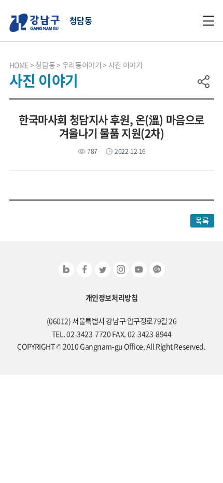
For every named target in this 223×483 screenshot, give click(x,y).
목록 (202, 220)
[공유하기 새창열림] (66, 269)
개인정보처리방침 (112, 298)
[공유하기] (203, 81)
